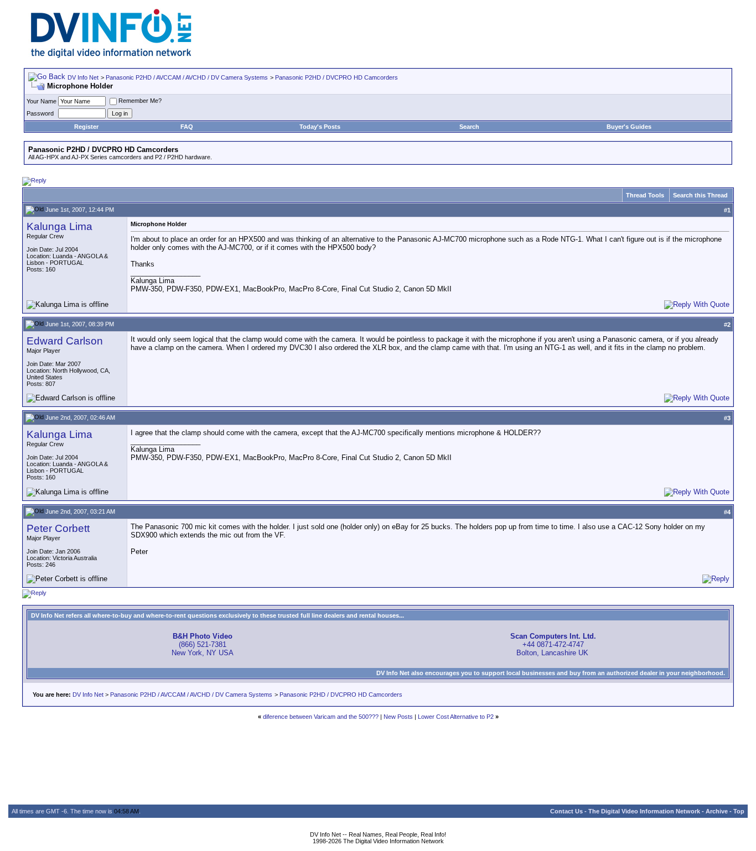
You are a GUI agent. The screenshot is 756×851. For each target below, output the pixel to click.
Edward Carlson (65, 341)
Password (40, 113)
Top (738, 811)
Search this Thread (700, 195)
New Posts (398, 716)
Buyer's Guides (629, 126)
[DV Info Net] (111, 55)
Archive (717, 811)
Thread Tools (645, 195)
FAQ (186, 126)
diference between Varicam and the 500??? (321, 716)
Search (469, 126)
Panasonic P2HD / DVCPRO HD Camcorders (336, 77)
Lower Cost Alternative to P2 (456, 716)
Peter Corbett (58, 528)
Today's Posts (319, 126)
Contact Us (566, 811)
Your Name (41, 101)
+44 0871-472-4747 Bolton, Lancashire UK (553, 644)
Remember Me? (140, 100)
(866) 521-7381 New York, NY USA (203, 644)
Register (86, 126)
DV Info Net (83, 77)
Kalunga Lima (59, 226)
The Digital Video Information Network (644, 811)
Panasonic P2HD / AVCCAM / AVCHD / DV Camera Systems (187, 77)
